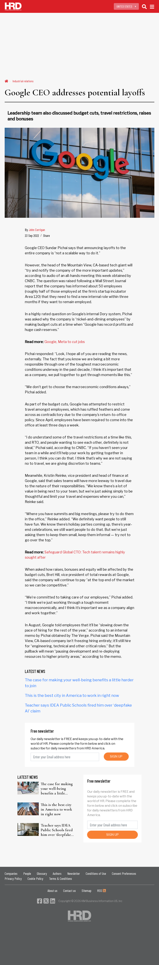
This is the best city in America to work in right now (72, 695)
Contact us (69, 890)
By (35, 229)
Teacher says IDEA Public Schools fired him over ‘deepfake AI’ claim (57, 830)
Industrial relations (23, 81)
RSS (100, 890)
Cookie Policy (35, 878)
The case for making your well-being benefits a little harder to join (57, 789)
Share (46, 235)
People (27, 873)
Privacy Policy (13, 878)
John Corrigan (37, 229)
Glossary (42, 873)
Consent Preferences (124, 873)
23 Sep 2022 (32, 235)
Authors (57, 873)
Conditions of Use (96, 873)
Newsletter (73, 873)
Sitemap (86, 890)
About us (52, 890)
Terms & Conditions (60, 878)
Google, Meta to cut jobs (64, 342)
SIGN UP (116, 756)
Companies (11, 873)
